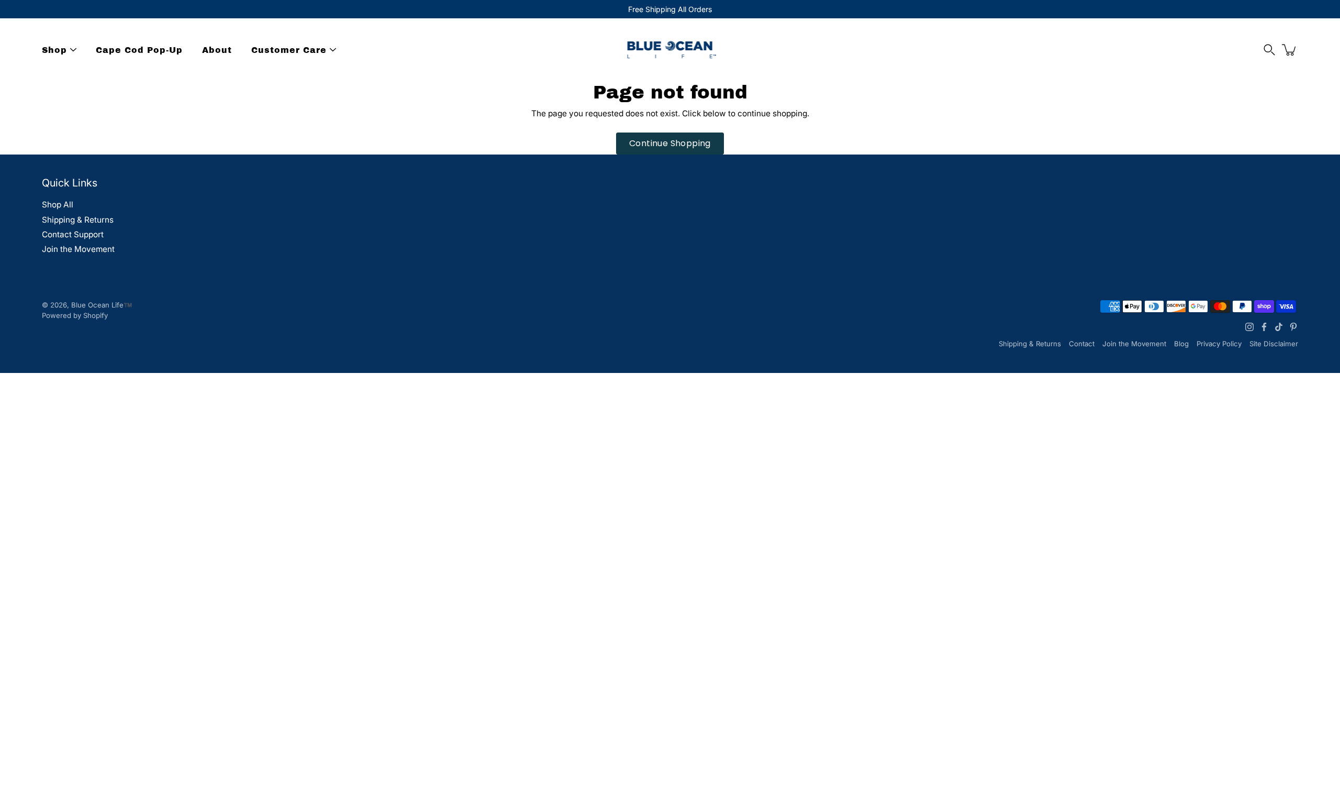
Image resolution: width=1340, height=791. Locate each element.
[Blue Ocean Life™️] (670, 50)
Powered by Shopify (75, 315)
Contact (1082, 343)
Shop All (57, 205)
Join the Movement (78, 249)
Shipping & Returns (78, 220)
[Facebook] (1264, 327)
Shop (54, 50)
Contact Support (73, 234)
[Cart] (1289, 49)
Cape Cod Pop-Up (139, 50)
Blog (1181, 343)
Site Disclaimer (1273, 343)
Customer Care (289, 50)
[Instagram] (1249, 327)
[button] (1269, 50)
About (217, 50)
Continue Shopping (670, 143)
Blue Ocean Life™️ (101, 305)
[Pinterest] (1293, 327)
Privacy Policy (1219, 343)
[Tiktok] (1278, 327)
